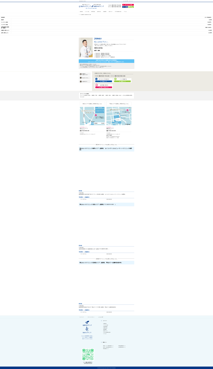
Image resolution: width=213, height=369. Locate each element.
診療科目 (105, 323)
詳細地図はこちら (84, 127)
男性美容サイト (106, 348)
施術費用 (82, 14)
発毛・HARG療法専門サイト (108, 347)
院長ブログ (105, 330)
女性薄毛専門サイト (122, 347)
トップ (80, 14)
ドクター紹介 (105, 325)
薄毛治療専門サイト (122, 345)
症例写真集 (105, 326)
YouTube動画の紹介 (107, 332)
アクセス (105, 333)
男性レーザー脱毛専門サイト (108, 345)
